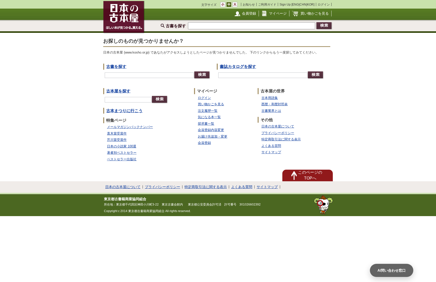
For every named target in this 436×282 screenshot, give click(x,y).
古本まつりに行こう (124, 111)
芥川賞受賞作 (117, 140)
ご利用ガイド (267, 4)
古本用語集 (269, 98)
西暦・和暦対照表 (274, 104)
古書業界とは (271, 111)
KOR (310, 4)
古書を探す (116, 66)
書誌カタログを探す (238, 66)
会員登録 (249, 13)
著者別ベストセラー (122, 153)
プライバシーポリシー (277, 133)
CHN (302, 4)
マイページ (278, 13)
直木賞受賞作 (117, 133)
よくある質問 (271, 146)
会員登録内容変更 (211, 130)
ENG (295, 4)
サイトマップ (271, 152)
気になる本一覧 (209, 117)
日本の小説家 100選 (121, 146)
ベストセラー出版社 (122, 159)
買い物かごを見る (315, 13)
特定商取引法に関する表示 (281, 139)
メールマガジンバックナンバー (130, 127)
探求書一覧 (206, 123)
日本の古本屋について (277, 126)
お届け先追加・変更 (212, 136)
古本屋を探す (118, 91)
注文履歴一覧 (207, 111)
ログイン (324, 4)
